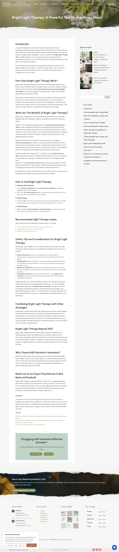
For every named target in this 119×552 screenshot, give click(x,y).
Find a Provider (36, 454)
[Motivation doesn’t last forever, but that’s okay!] (69, 519)
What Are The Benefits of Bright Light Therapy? (95, 117)
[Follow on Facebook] (93, 549)
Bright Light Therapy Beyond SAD (93, 143)
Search (107, 97)
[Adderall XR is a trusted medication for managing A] (76, 525)
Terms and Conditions (63, 550)
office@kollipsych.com (23, 525)
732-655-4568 (20, 523)
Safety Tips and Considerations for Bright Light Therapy (94, 131)
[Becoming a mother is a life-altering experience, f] (63, 519)
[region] (21, 540)
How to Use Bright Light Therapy (93, 123)
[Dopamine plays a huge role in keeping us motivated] (76, 513)
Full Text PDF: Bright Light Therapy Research (31, 425)
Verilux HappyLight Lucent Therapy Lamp (30, 229)
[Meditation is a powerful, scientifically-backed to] (69, 525)
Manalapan (70, 539)
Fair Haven (46, 539)
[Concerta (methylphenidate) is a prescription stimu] (63, 513)
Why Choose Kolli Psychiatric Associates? (92, 148)
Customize (10, 545)
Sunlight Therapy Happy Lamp (27, 231)
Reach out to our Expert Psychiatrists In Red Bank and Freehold (95, 155)
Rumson (40, 539)
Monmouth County (61, 539)
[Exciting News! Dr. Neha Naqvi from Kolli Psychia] (76, 519)
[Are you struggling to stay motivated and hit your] (63, 525)
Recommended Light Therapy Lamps (95, 126)
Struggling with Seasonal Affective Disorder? (94, 162)
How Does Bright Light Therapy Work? (95, 112)
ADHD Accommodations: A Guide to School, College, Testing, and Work (101, 57)
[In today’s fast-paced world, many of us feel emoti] (69, 513)
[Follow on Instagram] (100, 549)
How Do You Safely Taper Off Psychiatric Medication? (101, 80)
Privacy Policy (53, 550)
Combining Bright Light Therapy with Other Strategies (95, 138)
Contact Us (48, 454)
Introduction (87, 109)
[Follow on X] (97, 549)
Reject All (21, 545)
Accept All (31, 545)
